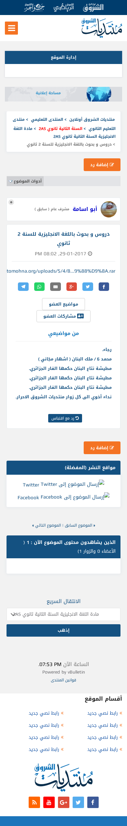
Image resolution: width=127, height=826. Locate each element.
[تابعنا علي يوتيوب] (49, 802)
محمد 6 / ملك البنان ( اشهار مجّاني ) (75, 359)
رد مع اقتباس (63, 418)
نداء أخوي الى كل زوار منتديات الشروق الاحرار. (64, 397)
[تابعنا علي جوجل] (63, 802)
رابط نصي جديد (102, 713)
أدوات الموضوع (28, 181)
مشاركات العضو (60, 316)
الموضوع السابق (78, 525)
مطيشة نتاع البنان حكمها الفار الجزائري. (70, 368)
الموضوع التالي (48, 525)
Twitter (31, 484)
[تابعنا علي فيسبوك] (93, 802)
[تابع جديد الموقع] (34, 802)
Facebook (28, 497)
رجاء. (107, 349)
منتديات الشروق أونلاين (92, 119)
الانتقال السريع (64, 601)
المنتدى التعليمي (47, 119)
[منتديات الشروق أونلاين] (101, 36)
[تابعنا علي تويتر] (78, 802)
